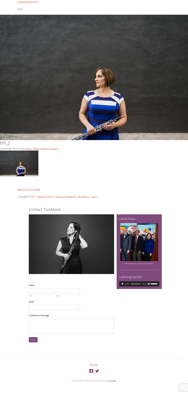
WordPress (83, 196)
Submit (33, 340)
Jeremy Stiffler (32, 148)
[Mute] (148, 284)
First (30, 296)
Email (32, 302)
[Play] (122, 284)
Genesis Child (44, 196)
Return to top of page (28, 189)
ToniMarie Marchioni (27, 1)
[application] (139, 283)
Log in (94, 196)
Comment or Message (39, 315)
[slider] (154, 283)
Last (57, 296)
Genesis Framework (65, 196)
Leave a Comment (49, 148)
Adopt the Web (112, 381)
